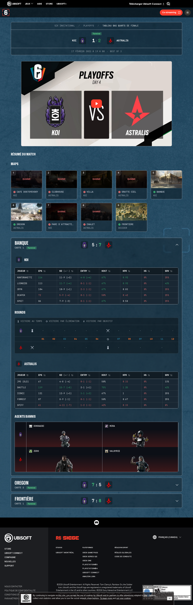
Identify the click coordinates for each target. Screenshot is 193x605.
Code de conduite (123, 556)
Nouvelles (10, 561)
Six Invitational (65, 26)
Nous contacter (13, 586)
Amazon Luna (88, 576)
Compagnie (10, 557)
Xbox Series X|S (89, 556)
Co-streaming (169, 12)
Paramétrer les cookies (18, 598)
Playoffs (88, 26)
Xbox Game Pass (90, 553)
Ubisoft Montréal (65, 553)
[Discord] (96, 522)
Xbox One (86, 561)
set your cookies (123, 598)
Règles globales (123, 553)
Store (8, 549)
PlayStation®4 (90, 568)
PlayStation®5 (90, 564)
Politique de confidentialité (20, 590)
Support (9, 566)
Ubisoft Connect (14, 553)
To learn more (106, 598)
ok (170, 598)
